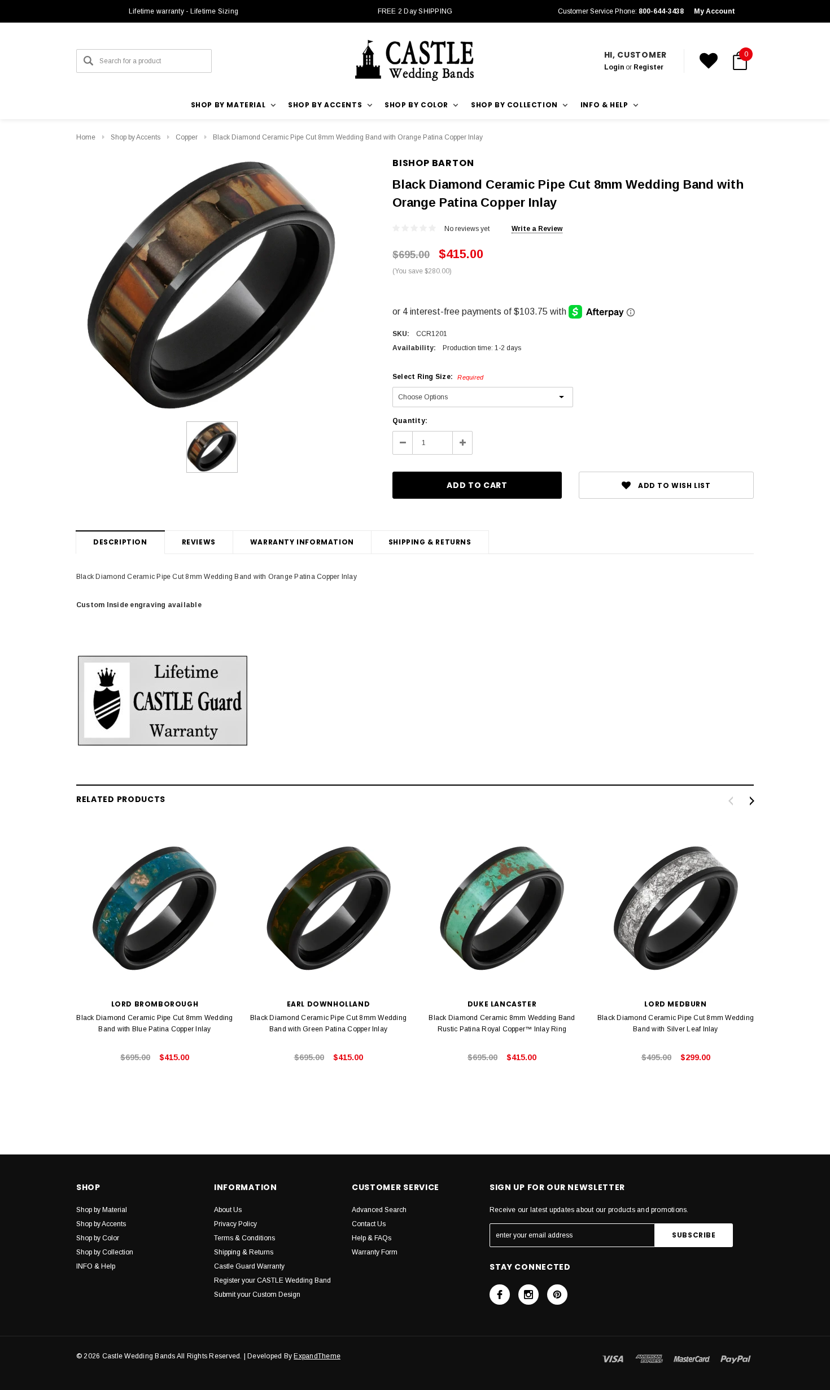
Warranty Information (302, 542)
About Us (228, 1210)
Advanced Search (379, 1210)
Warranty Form (374, 1252)
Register (648, 67)
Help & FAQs (371, 1238)
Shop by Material (101, 1210)
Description (120, 542)
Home (85, 137)
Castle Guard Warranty (249, 1266)
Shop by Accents (135, 137)
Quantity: (409, 421)
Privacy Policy (235, 1224)
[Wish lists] (709, 61)
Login (614, 67)
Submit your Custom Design (257, 1295)
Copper (187, 137)
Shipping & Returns (429, 542)
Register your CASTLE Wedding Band (272, 1280)
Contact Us (369, 1224)
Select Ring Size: (437, 377)
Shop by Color (97, 1238)
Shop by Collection (104, 1252)
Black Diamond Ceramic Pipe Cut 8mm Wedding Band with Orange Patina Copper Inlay (348, 137)
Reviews (199, 542)
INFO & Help (95, 1266)
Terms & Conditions (244, 1238)
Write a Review (537, 229)
